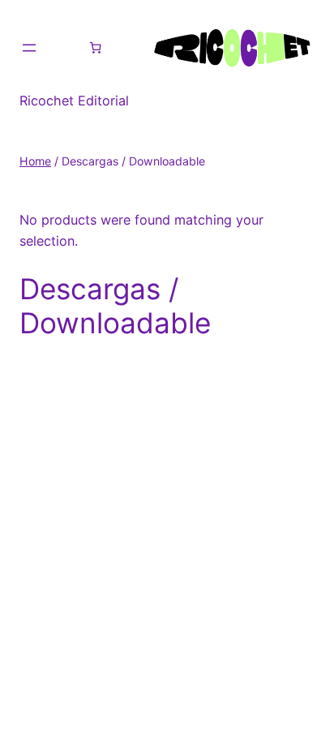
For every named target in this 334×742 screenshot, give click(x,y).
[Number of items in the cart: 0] (95, 47)
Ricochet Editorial (74, 100)
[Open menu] (29, 48)
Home (35, 161)
